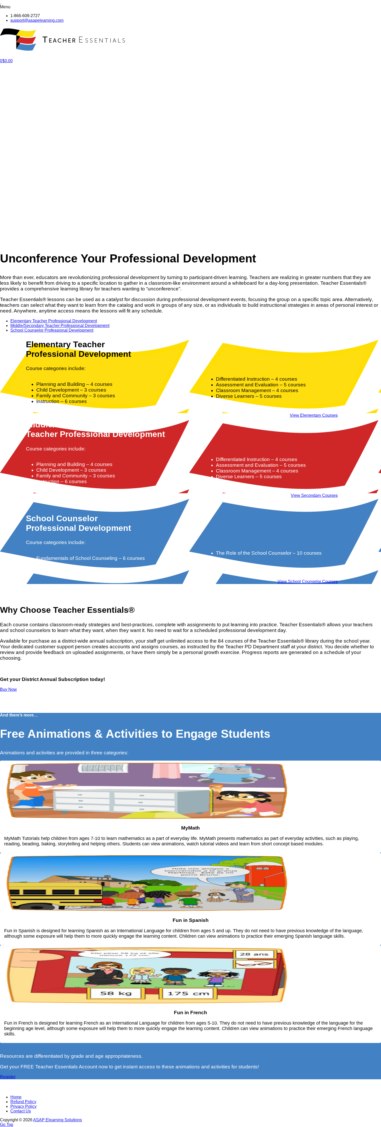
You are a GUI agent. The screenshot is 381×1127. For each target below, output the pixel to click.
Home (16, 1097)
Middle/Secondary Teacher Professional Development (59, 325)
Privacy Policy (23, 1106)
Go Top (6, 1124)
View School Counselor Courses (308, 581)
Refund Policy (23, 1102)
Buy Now (8, 689)
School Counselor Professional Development (51, 330)
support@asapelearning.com (37, 20)
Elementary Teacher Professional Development (53, 321)
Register (8, 1077)
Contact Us (20, 1111)
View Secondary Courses (314, 495)
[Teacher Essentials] (63, 48)
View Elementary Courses (314, 415)
